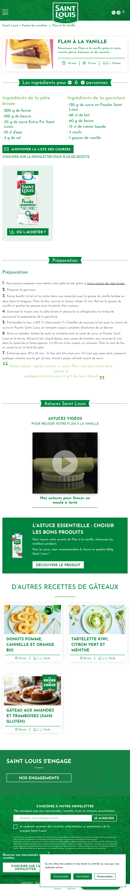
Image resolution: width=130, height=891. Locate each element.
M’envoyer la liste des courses (41, 149)
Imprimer (71, 889)
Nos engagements (39, 778)
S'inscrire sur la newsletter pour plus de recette (46, 156)
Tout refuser (82, 876)
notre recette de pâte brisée (106, 283)
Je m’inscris (104, 818)
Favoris (57, 889)
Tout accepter (60, 876)
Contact (27, 883)
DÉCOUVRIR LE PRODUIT (58, 565)
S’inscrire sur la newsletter (25, 868)
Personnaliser (105, 876)
